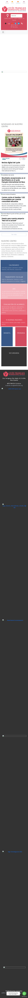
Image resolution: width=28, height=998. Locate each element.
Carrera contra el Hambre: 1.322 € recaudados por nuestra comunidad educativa (13, 199)
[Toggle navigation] (3, 32)
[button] (14, 80)
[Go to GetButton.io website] (24, 996)
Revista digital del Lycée (11, 163)
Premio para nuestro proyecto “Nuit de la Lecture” (13, 220)
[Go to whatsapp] (24, 993)
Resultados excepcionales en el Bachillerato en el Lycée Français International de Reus (13, 180)
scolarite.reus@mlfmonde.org (14, 385)
